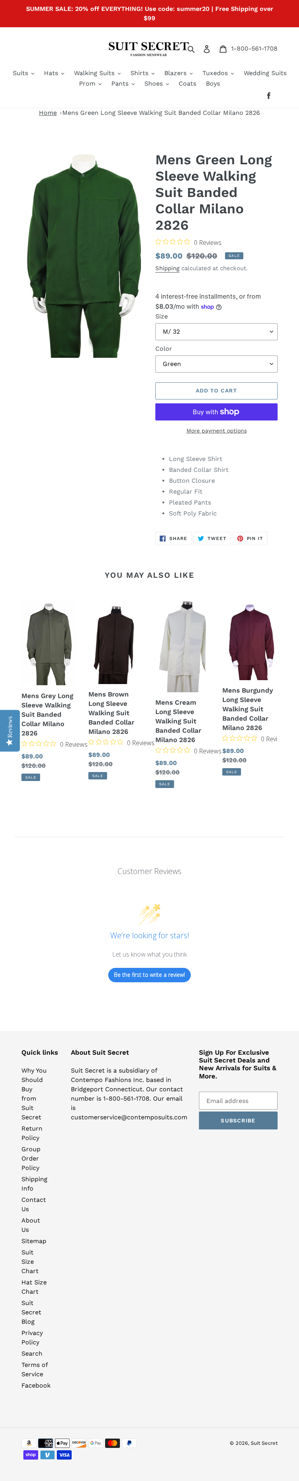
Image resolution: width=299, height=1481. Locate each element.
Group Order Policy (30, 1158)
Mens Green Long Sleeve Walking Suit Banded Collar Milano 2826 (161, 112)
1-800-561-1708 (254, 48)
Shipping (167, 268)
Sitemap (33, 1241)
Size (161, 316)
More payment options (216, 430)
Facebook (36, 1385)
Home (48, 112)
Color (163, 348)
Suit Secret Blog (31, 1312)
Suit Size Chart (30, 1262)
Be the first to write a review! (149, 974)
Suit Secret (264, 1443)
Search (31, 1353)
